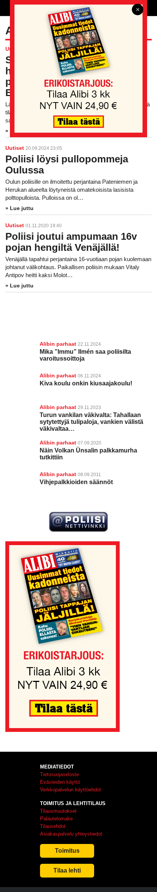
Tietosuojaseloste (59, 774)
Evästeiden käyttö (60, 782)
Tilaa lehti (67, 870)
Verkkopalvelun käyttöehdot (70, 790)
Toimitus (67, 850)
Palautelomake (56, 818)
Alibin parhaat (58, 344)
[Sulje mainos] (137, 10)
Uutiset (14, 148)
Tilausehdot (53, 826)
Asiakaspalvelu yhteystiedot (71, 834)
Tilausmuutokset (58, 811)
